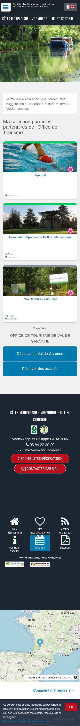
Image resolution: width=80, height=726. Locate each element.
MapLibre (67, 677)
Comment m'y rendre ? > (53, 690)
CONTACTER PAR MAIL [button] (42, 468)
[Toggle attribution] (75, 677)
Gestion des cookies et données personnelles (27, 721)
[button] (40, 170)
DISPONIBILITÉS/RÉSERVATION (40, 458)
